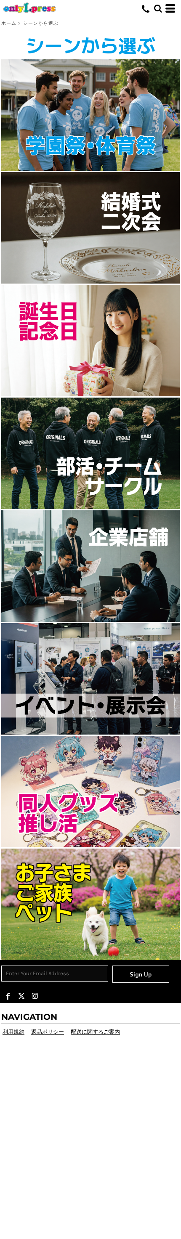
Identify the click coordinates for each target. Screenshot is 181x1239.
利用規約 (13, 1032)
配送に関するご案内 (95, 1032)
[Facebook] (8, 996)
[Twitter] (21, 996)
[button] (90, 115)
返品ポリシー (47, 1032)
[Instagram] (35, 996)
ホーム (8, 23)
